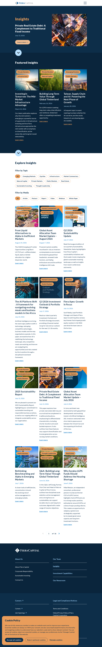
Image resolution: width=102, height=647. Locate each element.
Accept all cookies (14, 640)
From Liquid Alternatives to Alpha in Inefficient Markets (25, 234)
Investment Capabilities (62, 573)
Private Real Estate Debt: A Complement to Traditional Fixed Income (50, 395)
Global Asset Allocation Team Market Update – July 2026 (72, 395)
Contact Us (19, 580)
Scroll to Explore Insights (18, 153)
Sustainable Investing (22, 575)
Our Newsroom (59, 580)
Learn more (23, 42)
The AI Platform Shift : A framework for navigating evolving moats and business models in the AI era (26, 307)
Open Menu (85, 3)
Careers (18, 601)
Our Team (57, 559)
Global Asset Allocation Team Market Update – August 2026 (48, 234)
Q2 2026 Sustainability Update (71, 233)
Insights (56, 566)
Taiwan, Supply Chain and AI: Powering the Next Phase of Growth (74, 98)
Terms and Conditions (60, 608)
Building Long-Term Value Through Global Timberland (49, 96)
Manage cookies (56, 640)
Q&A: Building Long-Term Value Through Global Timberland (49, 474)
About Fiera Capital (22, 567)
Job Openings (20, 613)
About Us (19, 559)
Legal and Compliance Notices (65, 601)
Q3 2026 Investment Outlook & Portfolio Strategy (50, 304)
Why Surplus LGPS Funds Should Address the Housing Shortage (74, 475)
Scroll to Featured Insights (18, 53)
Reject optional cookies (36, 640)
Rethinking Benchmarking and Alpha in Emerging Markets (24, 475)
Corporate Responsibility (24, 571)
